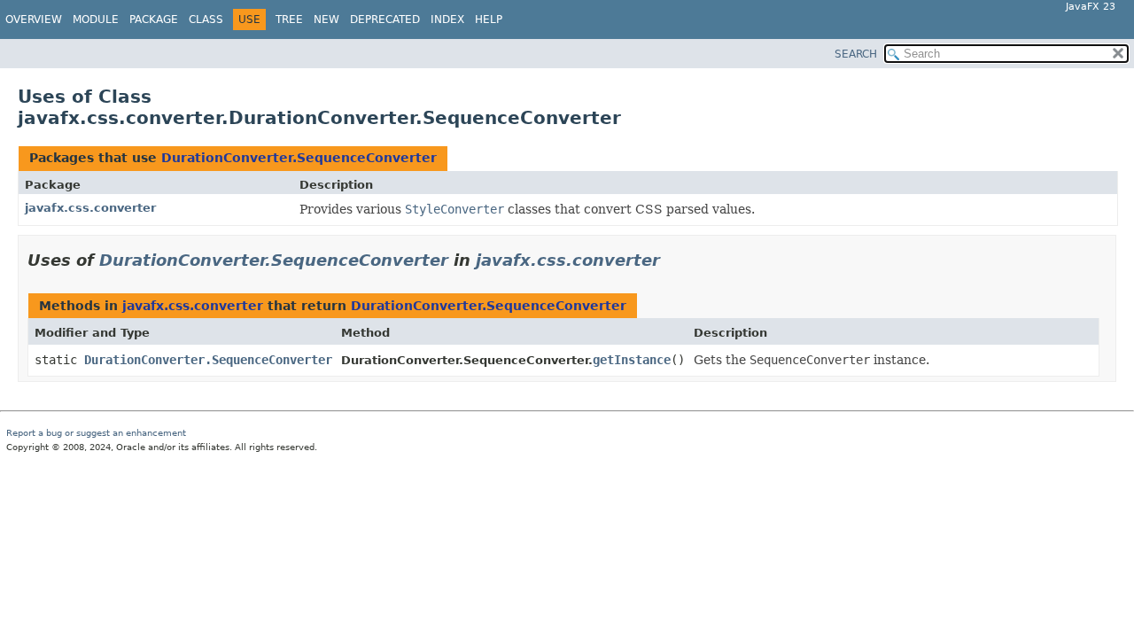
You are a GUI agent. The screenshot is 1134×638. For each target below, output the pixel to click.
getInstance (632, 360)
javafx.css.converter (90, 207)
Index (447, 19)
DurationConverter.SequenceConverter (299, 158)
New (326, 19)
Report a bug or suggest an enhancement (96, 433)
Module (96, 19)
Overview (33, 19)
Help (488, 19)
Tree (289, 19)
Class (206, 19)
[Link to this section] (672, 260)
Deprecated (385, 19)
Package (153, 19)
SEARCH (856, 54)
